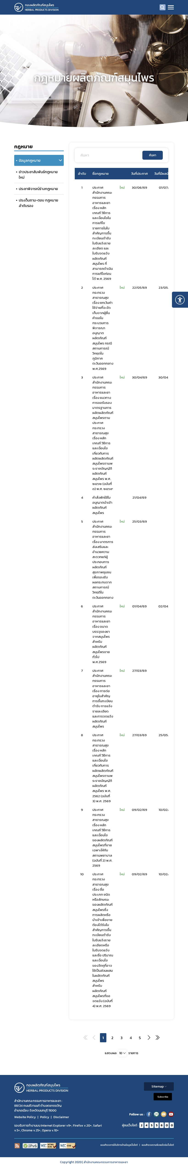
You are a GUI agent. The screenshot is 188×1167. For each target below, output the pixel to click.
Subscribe (163, 1096)
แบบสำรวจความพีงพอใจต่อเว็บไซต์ (158, 1145)
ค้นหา (152, 155)
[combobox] (122, 1053)
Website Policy (25, 1117)
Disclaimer (61, 1117)
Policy (44, 1117)
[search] (162, 7)
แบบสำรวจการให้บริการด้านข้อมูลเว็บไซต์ (119, 1145)
